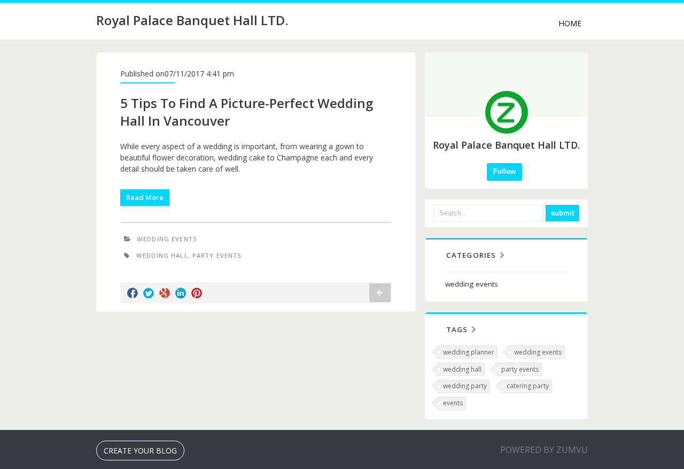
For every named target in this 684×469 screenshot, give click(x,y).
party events (217, 255)
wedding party (465, 385)
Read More (145, 197)
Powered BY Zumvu (544, 450)
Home (569, 23)
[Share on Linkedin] (180, 293)
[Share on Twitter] (148, 293)
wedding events (167, 239)
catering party (528, 385)
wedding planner (468, 352)
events (453, 403)
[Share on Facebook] (132, 293)
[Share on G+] (164, 293)
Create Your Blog (140, 450)
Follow (504, 171)
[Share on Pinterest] (196, 293)
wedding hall (162, 255)
